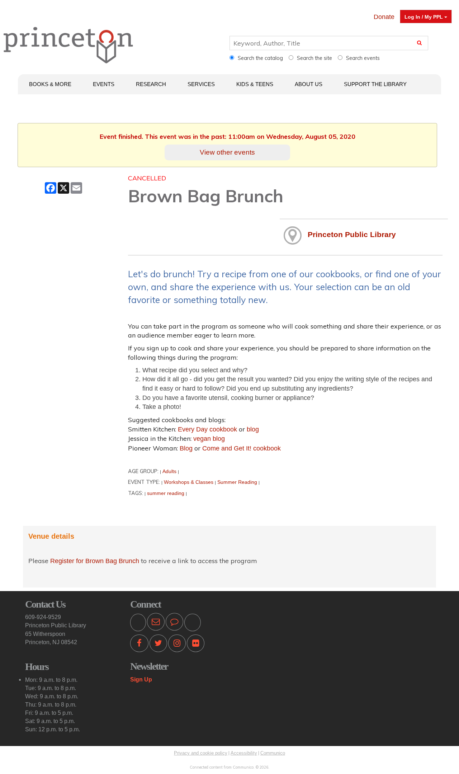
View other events (227, 152)
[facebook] (139, 644)
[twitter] (158, 644)
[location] (192, 623)
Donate (384, 16)
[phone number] (138, 623)
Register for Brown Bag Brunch (95, 561)
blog (253, 429)
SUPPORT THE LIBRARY (375, 84)
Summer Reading (237, 482)
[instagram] (177, 644)
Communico (272, 753)
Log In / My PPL (424, 17)
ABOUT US (308, 84)
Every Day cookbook (207, 429)
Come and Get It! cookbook (241, 448)
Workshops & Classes (188, 482)
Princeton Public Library (352, 234)
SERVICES (201, 84)
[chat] (174, 623)
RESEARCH (151, 84)
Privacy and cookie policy (200, 753)
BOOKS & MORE (50, 84)
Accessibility (244, 753)
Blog (186, 448)
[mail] (156, 623)
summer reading (165, 493)
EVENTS (103, 84)
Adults (169, 471)
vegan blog (209, 438)
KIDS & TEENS (254, 84)
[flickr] (195, 644)
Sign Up (141, 679)
